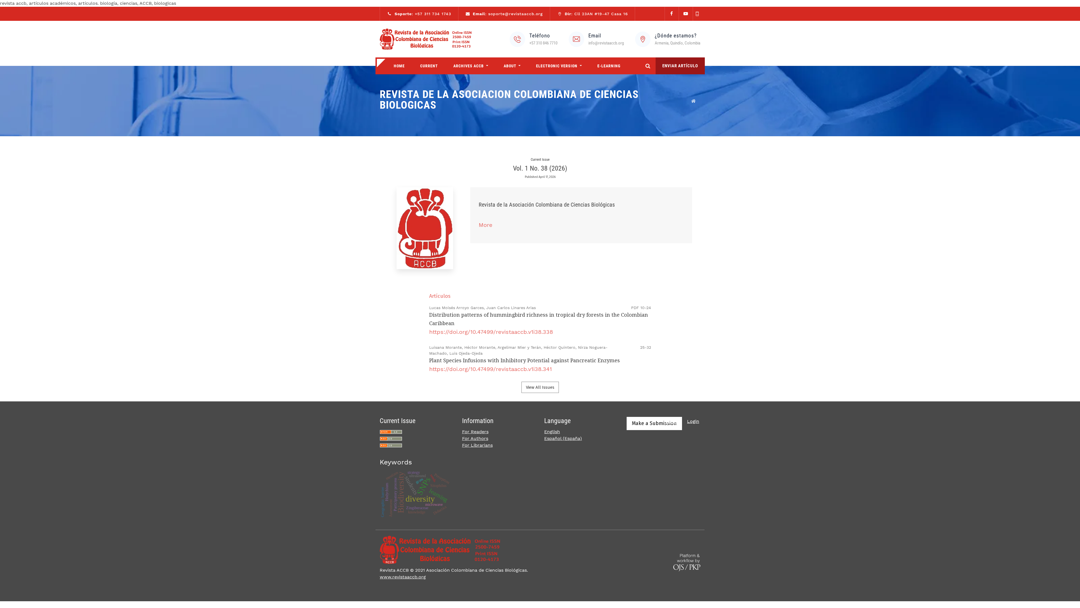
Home (399, 66)
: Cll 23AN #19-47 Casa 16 (596, 14)
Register (673, 421)
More (485, 225)
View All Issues (540, 387)
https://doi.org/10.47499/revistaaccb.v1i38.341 (490, 369)
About (511, 66)
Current (429, 66)
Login (693, 421)
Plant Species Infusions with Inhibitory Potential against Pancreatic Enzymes (524, 360)
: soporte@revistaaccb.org (508, 14)
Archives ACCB (469, 66)
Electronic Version (557, 66)
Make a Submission (654, 423)
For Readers (475, 431)
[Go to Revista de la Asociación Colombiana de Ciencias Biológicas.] (693, 101)
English (552, 431)
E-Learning (608, 66)
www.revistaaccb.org (403, 577)
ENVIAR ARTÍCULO (680, 65)
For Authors (475, 438)
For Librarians (477, 445)
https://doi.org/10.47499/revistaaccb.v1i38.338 (491, 331)
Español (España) (563, 438)
